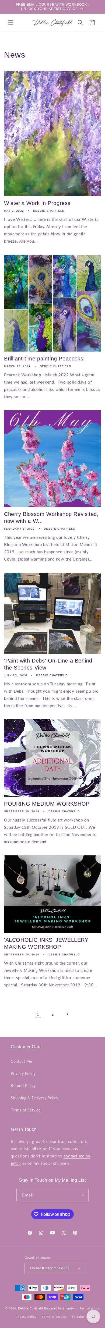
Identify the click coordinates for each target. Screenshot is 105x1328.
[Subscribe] (82, 1195)
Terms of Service (26, 1110)
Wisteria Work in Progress (37, 203)
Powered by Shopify (59, 1308)
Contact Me (21, 1061)
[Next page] (67, 1014)
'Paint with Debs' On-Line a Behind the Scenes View (48, 664)
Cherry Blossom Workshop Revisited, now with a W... (51, 517)
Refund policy (89, 1308)
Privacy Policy (23, 1073)
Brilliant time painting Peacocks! (44, 359)
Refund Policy (23, 1085)
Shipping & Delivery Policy (34, 1098)
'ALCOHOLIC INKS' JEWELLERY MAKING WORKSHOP (46, 943)
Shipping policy (83, 1316)
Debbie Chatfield (30, 1308)
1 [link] (38, 1014)
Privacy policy (26, 1316)
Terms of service (54, 1316)
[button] (11, 23)
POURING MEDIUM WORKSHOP (47, 804)
